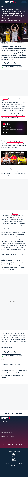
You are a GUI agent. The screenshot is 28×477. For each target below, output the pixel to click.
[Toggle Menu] (2, 2)
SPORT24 (7, 463)
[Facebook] (2, 63)
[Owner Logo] (14, 454)
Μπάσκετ (20, 364)
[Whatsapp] (15, 63)
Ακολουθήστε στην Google (8, 370)
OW (17, 465)
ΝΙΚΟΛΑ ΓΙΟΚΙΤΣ (13, 364)
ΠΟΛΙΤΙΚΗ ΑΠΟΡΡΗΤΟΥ (18, 444)
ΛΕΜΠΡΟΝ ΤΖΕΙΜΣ (5, 364)
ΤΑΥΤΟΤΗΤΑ (6, 442)
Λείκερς (3, 106)
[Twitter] (5, 63)
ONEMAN (21, 463)
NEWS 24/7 (14, 463)
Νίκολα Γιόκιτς (7, 138)
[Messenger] (8, 63)
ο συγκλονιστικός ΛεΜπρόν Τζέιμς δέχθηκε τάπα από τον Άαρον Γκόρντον (13, 115)
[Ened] (14, 460)
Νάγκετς (5, 98)
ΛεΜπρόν (15, 213)
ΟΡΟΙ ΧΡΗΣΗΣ (7, 444)
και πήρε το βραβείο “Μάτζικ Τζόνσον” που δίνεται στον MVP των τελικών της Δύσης (13, 143)
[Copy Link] (11, 63)
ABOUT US (13, 442)
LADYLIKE (12, 465)
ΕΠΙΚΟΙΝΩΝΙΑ (21, 442)
